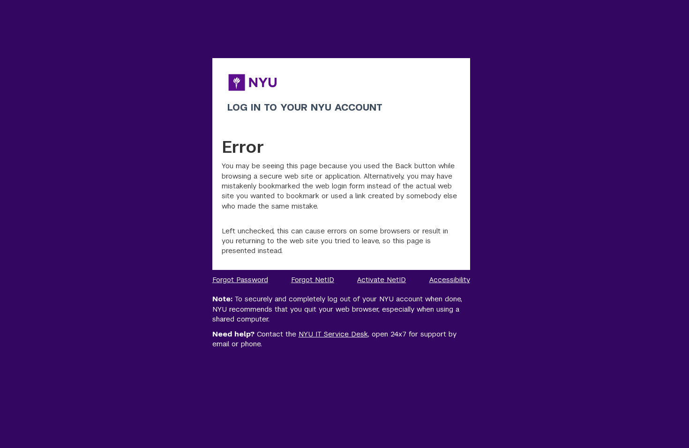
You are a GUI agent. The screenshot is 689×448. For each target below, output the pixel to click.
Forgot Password (240, 279)
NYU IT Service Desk (333, 333)
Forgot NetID (312, 279)
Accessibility (449, 279)
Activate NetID (381, 279)
